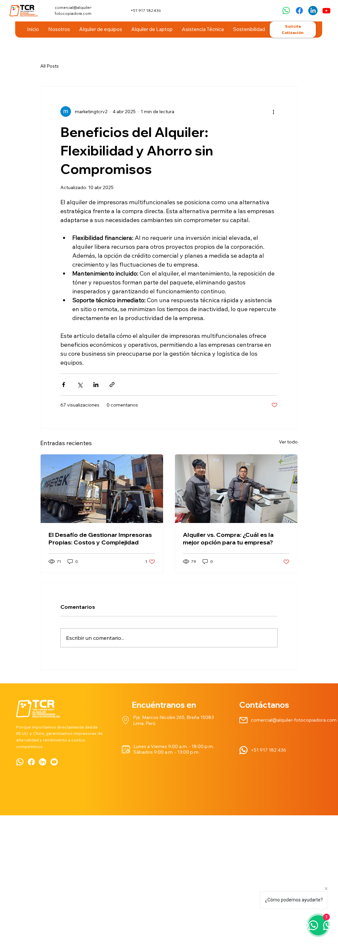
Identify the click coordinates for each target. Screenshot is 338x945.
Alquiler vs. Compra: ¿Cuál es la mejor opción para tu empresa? (228, 538)
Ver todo (288, 442)
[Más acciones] (274, 111)
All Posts (49, 66)
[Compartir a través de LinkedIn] (96, 384)
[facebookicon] (31, 762)
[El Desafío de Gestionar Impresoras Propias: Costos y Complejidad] (102, 488)
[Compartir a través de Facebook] (63, 384)
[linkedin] (313, 10)
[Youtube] (326, 10)
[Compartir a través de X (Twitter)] (80, 384)
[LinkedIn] (42, 762)
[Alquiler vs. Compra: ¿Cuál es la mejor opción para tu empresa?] (236, 488)
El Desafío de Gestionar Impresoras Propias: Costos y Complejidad (100, 538)
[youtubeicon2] (54, 762)
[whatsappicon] (19, 762)
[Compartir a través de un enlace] (112, 384)
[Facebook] (299, 10)
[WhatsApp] (286, 10)
